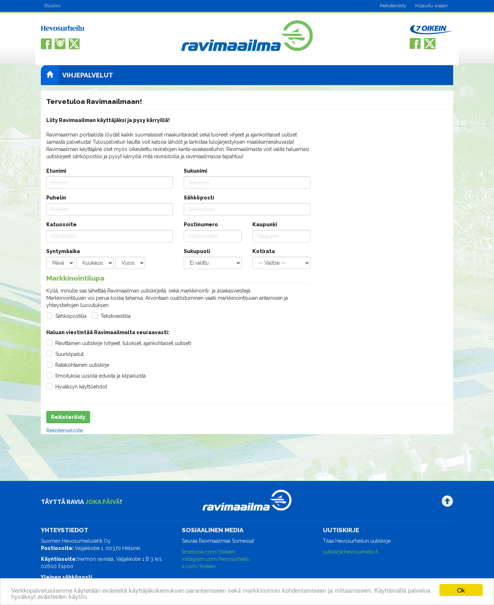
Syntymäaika (63, 251)
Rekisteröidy (393, 5)
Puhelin (56, 198)
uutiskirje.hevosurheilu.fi (350, 552)
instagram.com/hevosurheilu (216, 559)
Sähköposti (199, 198)
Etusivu (52, 5)
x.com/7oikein (199, 566)
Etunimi (56, 171)
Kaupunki (264, 224)
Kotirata (263, 251)
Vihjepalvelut (87, 75)
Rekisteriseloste (64, 430)
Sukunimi (195, 171)
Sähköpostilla (70, 316)
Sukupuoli (197, 251)
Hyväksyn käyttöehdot (81, 387)
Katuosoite (61, 224)
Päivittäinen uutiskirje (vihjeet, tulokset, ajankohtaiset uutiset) (123, 343)
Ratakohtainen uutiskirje (82, 365)
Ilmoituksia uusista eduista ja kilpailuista (100, 376)
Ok (461, 590)
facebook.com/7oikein (208, 552)
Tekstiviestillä (116, 316)
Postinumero (201, 224)
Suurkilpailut (69, 354)
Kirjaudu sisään (431, 5)
